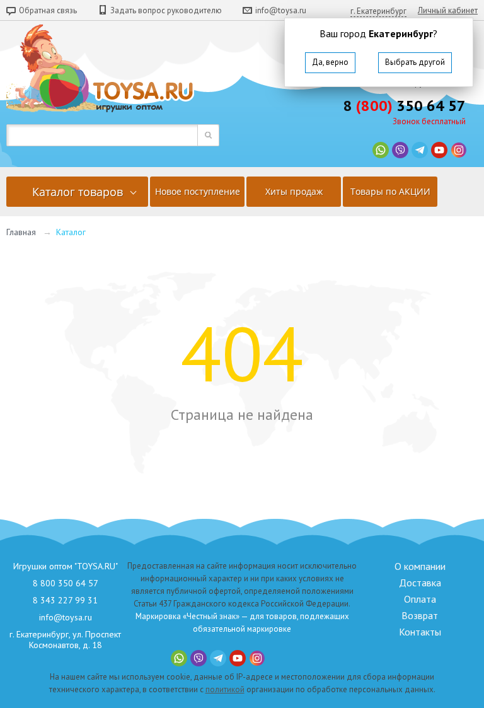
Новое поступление (197, 191)
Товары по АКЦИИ (390, 191)
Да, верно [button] (330, 62)
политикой (225, 689)
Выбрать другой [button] (415, 62)
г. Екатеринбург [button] (378, 11)
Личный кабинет (448, 10)
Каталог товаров (77, 191)
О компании (420, 566)
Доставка (420, 582)
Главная (21, 232)
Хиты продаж (294, 191)
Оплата (420, 599)
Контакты (420, 631)
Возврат (419, 615)
